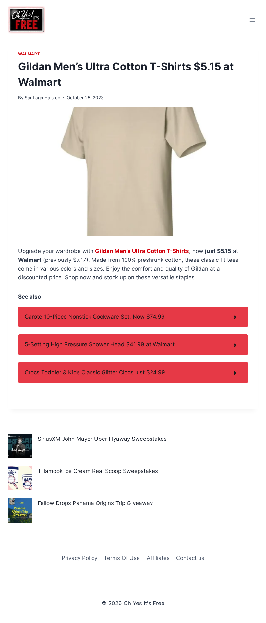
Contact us (190, 558)
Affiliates (158, 558)
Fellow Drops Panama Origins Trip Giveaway (95, 503)
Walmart (29, 53)
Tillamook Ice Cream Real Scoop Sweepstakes (98, 471)
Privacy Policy (79, 558)
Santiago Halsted (42, 97)
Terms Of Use (122, 558)
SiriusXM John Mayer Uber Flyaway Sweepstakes (102, 439)
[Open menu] (252, 20)
